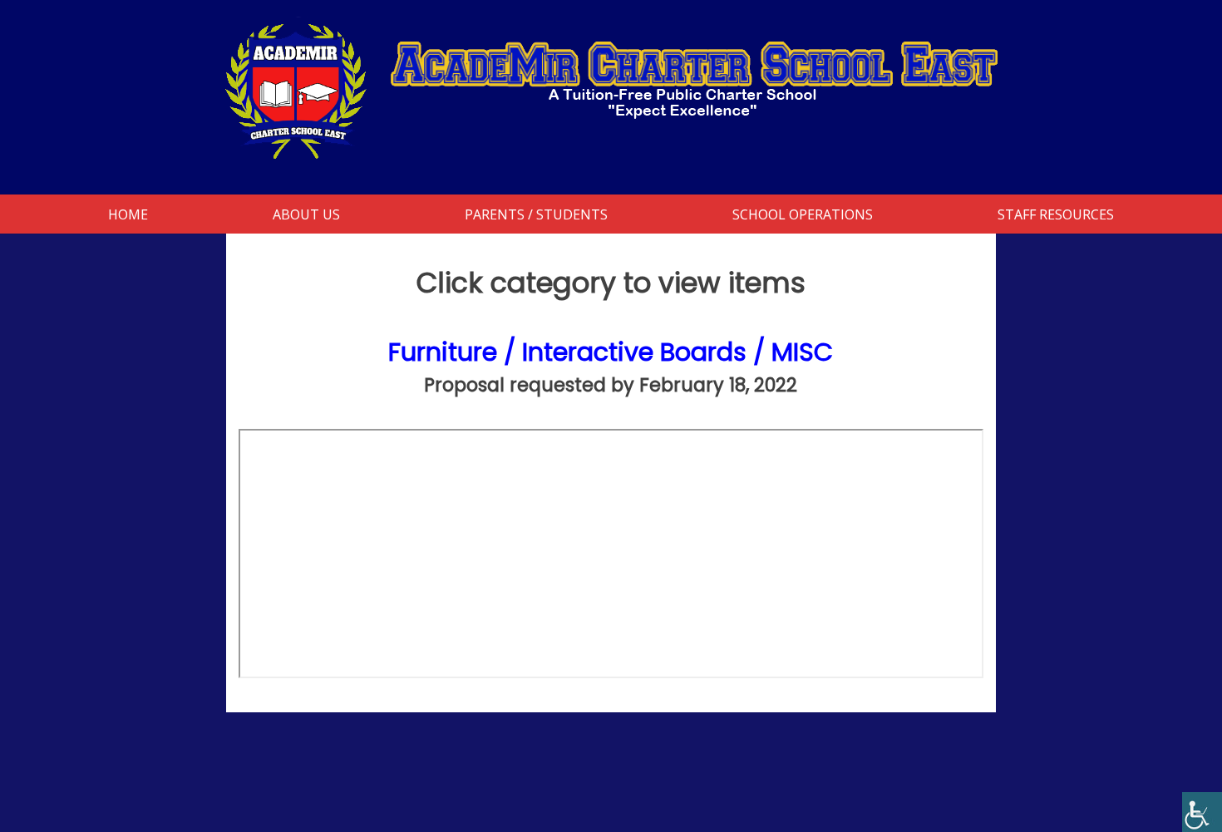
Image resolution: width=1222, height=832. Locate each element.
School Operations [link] (802, 214)
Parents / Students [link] (536, 214)
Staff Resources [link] (1056, 214)
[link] (1202, 812)
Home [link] (128, 214)
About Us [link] (306, 214)
